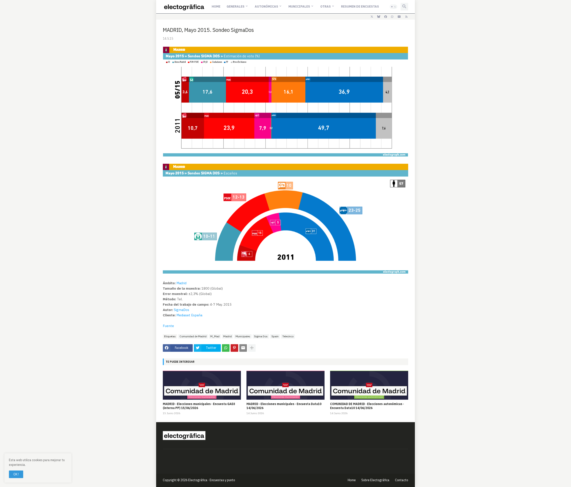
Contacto (401, 480)
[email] (399, 17)
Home (216, 6)
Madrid (181, 283)
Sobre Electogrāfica (375, 480)
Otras (325, 6)
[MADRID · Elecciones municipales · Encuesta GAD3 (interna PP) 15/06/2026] (202, 385)
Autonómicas (266, 6)
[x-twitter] (371, 17)
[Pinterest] (234, 348)
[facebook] (385, 17)
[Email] (243, 348)
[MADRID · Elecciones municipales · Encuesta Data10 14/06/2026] (285, 385)
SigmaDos (181, 310)
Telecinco (288, 336)
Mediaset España (189, 315)
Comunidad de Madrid (193, 336)
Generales (235, 6)
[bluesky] (378, 17)
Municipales (299, 6)
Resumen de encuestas (360, 6)
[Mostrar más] (252, 348)
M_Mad (214, 336)
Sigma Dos (261, 336)
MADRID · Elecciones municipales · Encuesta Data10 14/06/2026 (283, 406)
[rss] (406, 17)
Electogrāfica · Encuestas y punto (211, 480)
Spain (275, 336)
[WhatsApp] (226, 348)
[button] (393, 6)
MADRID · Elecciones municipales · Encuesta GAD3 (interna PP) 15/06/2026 (199, 406)
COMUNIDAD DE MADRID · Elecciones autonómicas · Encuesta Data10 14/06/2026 (367, 406)
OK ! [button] (16, 474)
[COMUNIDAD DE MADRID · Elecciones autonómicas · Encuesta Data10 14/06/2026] (369, 385)
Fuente (168, 326)
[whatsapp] (392, 17)
